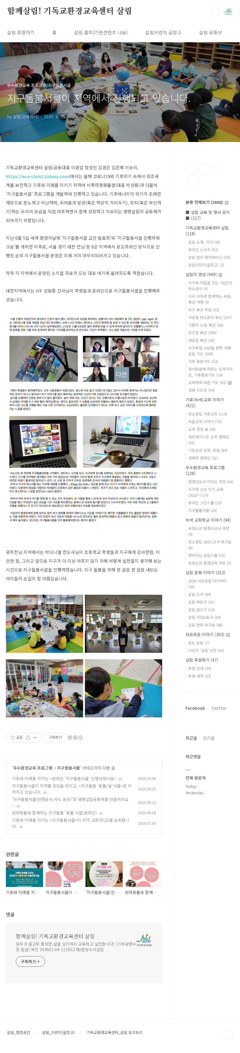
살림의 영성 (201, 274)
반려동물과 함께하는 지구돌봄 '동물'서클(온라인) (54, 813)
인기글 (209, 738)
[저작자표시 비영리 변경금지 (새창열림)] (75, 737)
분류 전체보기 (204, 202)
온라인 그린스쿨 (205, 503)
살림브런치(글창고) (206, 265)
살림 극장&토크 (204, 617)
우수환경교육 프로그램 (32, 768)
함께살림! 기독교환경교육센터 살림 (69, 11)
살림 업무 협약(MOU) (209, 257)
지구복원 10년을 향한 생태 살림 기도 (209, 350)
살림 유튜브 (210, 32)
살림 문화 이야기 (206, 572)
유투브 (193, 180)
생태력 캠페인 (203, 458)
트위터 (217, 169)
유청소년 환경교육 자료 (209, 563)
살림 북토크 (201, 602)
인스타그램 (204, 169)
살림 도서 (199, 594)
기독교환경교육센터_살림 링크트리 (115, 1032)
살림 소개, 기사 (204, 242)
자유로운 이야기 (205, 634)
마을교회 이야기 (205, 421)
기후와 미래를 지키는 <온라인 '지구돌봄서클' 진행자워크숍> (64, 778)
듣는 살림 (198, 642)
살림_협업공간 (18, 1032)
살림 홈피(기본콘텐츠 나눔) (101, 32)
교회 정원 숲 (202, 429)
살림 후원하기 (21, 32)
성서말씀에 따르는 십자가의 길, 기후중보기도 (210, 372)
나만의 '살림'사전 (206, 650)
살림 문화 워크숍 (205, 625)
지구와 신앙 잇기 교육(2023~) (205, 492)
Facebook (195, 708)
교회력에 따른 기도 (207, 382)
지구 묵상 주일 (203, 309)
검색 (214, 11)
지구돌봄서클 (68, 768)
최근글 (191, 738)
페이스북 (191, 169)
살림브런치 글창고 (163, 32)
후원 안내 (199, 668)
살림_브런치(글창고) (58, 1032)
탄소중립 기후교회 (207, 414)
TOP (228, 1035)
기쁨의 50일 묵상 (205, 325)
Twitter (219, 708)
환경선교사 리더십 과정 (210, 481)
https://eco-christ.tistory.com (37, 176)
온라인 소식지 (203, 249)
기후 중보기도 (203, 361)
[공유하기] (28, 737)
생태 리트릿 (201, 390)
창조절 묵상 (202, 332)
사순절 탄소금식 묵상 (210, 317)
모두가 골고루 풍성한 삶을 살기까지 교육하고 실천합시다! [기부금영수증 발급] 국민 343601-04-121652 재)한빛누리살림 (76, 946)
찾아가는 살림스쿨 (206, 555)
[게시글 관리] (35, 737)
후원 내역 (199, 676)
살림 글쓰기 (201, 609)
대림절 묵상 (201, 340)
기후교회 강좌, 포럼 (207, 450)
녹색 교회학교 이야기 (208, 520)
